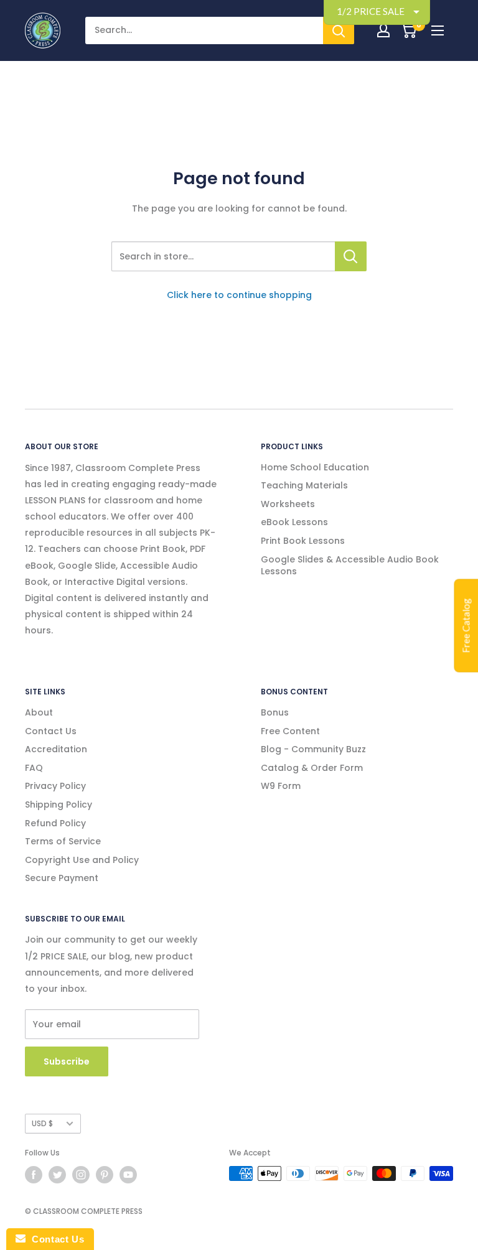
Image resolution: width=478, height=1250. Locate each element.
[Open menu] (437, 30)
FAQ (34, 768)
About (39, 712)
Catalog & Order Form (312, 768)
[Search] (338, 30)
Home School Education (315, 467)
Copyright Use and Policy (82, 860)
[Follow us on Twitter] (57, 1174)
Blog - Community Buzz (313, 749)
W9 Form (281, 786)
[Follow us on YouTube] (128, 1174)
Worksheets (288, 504)
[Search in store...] (351, 256)
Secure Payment (61, 878)
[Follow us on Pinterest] (104, 1174)
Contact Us (51, 731)
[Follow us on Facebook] (33, 1174)
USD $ (42, 1124)
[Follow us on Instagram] (81, 1174)
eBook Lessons (294, 522)
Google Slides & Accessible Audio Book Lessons (350, 565)
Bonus (275, 712)
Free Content (290, 731)
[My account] (383, 30)
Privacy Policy (55, 786)
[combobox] (223, 256)
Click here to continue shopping (239, 295)
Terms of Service (63, 841)
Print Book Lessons (303, 540)
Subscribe (67, 1061)
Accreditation (56, 749)
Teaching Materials (304, 485)
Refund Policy (55, 823)
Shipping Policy (58, 804)
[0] (408, 30)
